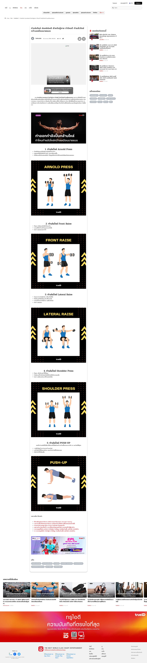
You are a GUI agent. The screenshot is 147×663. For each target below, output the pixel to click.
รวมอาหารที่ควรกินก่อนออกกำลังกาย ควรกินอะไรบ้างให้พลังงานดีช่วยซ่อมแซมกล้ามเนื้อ (54, 524)
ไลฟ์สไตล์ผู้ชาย (58, 567)
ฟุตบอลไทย (76, 13)
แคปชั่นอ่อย (93, 99)
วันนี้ (6, 8)
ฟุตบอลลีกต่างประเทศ (57, 13)
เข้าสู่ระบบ (138, 3)
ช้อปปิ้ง (91, 654)
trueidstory (103, 95)
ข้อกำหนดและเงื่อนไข (135, 649)
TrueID (9, 3)
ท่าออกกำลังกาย (78, 563)
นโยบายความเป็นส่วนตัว (136, 652)
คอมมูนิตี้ (104, 656)
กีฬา (11, 18)
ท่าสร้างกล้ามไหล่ (36, 563)
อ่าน (21, 8)
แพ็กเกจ (104, 654)
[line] (10, 654)
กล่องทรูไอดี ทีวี (124, 3)
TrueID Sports (111, 99)
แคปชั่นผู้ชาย (101, 99)
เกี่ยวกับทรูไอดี (134, 646)
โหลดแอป (115, 3)
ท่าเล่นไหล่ (56, 563)
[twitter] (19, 654)
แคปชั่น (110, 95)
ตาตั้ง (30, 8)
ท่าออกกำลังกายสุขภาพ (38, 567)
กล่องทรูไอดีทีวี (93, 656)
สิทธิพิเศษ (15, 8)
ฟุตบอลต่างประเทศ (86, 13)
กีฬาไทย (95, 13)
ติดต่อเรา (133, 658)
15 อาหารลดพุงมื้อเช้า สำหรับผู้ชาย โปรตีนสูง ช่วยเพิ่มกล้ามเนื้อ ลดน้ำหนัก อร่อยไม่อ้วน (54, 531)
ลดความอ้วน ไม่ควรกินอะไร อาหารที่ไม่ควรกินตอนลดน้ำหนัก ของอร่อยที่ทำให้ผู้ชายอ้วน (54, 527)
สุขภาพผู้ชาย (49, 567)
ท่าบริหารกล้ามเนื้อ (47, 563)
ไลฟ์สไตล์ (16, 18)
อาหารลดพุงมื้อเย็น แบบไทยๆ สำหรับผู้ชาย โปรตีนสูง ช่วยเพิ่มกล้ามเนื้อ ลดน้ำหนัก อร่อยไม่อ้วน (56, 529)
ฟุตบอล (106, 102)
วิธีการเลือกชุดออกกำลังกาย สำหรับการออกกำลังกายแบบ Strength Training (53, 522)
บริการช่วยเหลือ (134, 655)
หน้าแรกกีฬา (46, 13)
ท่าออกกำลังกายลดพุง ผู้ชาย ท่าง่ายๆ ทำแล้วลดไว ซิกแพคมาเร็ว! (49, 525)
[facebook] (14, 654)
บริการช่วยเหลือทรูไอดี (94, 659)
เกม (26, 8)
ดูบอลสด (68, 13)
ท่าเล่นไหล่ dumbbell (66, 563)
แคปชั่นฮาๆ (93, 102)
